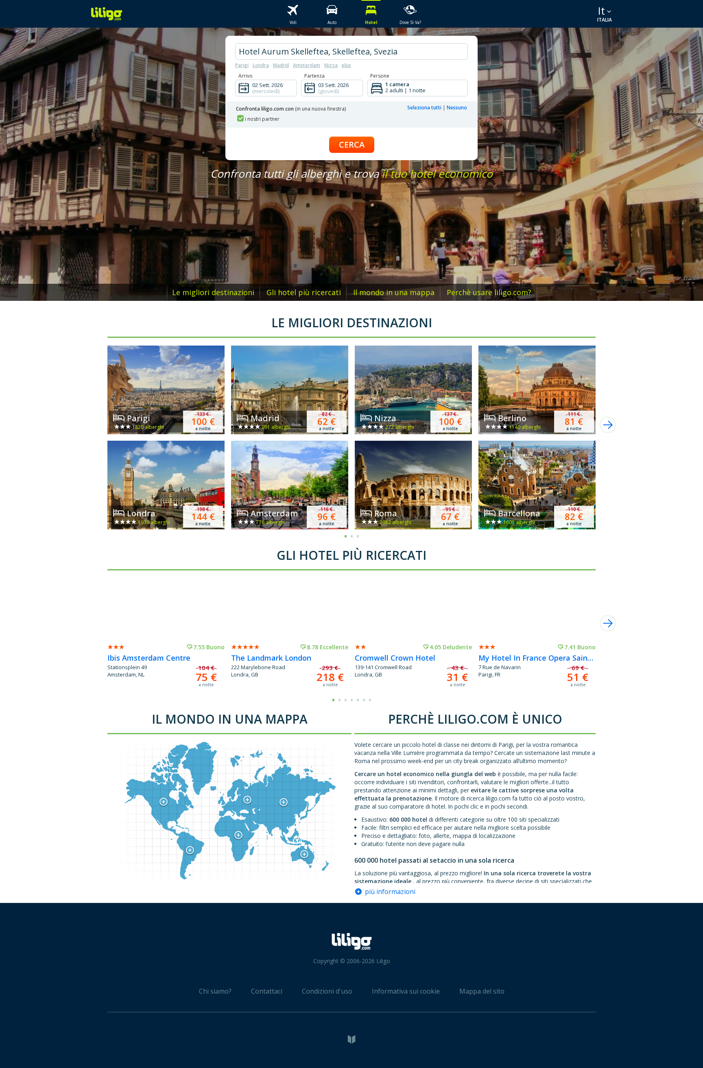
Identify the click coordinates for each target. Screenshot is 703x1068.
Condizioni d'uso (327, 991)
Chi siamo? (215, 991)
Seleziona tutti (424, 107)
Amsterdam (306, 65)
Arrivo (245, 75)
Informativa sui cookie (406, 991)
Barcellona (519, 513)
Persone (379, 75)
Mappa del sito (481, 991)
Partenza (314, 75)
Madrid (281, 65)
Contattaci (266, 991)
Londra (261, 65)
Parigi (242, 65)
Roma (385, 513)
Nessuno (457, 107)
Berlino (512, 418)
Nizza (331, 65)
